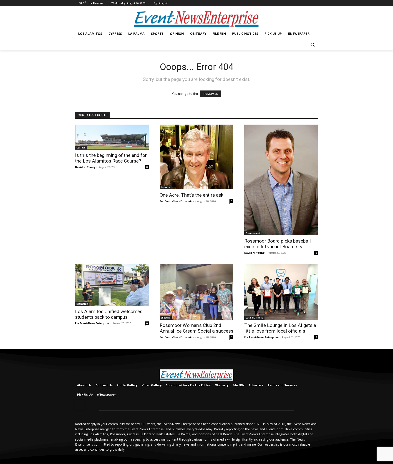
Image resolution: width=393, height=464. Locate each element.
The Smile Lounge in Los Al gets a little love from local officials (280, 328)
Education (82, 303)
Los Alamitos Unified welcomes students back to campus (108, 314)
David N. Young (85, 167)
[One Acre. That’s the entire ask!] (196, 157)
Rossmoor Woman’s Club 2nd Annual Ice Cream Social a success (196, 328)
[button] (312, 44)
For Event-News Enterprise (177, 201)
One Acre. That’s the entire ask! (192, 195)
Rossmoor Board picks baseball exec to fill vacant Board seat (277, 243)
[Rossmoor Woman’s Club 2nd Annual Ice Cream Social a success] (196, 292)
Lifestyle (165, 317)
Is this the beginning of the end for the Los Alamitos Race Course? (111, 158)
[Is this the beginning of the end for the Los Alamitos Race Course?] (112, 137)
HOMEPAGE (211, 93)
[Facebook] (315, 3)
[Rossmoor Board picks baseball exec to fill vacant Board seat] (281, 180)
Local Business (254, 317)
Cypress (81, 147)
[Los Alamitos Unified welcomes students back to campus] (112, 285)
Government (253, 233)
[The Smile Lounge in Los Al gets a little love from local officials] (281, 292)
